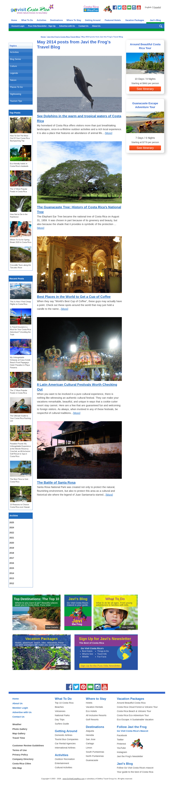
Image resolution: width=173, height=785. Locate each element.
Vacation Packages (134, 20)
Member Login (20, 708)
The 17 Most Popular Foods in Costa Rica (18, 190)
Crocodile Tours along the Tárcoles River (20, 266)
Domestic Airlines (63, 735)
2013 (11, 578)
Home (14, 20)
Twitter (120, 739)
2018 (11, 553)
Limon (89, 747)
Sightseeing (15, 94)
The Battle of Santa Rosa (56, 482)
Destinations (56, 20)
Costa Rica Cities (21, 763)
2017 (11, 558)
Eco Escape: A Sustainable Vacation (135, 719)
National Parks (62, 715)
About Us (96, 26)
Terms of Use (19, 750)
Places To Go (16, 87)
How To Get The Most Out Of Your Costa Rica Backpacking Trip (20, 138)
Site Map (17, 768)
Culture (13, 66)
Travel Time (18, 738)
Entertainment (62, 763)
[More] (108, 133)
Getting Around (92, 20)
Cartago (90, 743)
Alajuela (90, 731)
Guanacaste (92, 760)
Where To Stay (73, 20)
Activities (41, 20)
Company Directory (22, 759)
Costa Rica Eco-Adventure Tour (133, 715)
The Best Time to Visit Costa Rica (19, 480)
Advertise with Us (67, 26)
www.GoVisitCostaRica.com (74, 779)
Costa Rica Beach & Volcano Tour (134, 711)
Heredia (90, 735)
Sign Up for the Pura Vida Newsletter (100, 665)
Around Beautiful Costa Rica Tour (145, 46)
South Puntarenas (95, 752)
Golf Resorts (92, 719)
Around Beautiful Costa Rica (131, 703)
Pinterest (121, 744)
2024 (11, 527)
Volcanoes (60, 711)
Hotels (89, 703)
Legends (14, 73)
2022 (11, 532)
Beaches (59, 707)
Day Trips (59, 719)
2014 (11, 573)
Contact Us (83, 26)
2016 (11, 563)
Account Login (17, 26)
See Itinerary (145, 89)
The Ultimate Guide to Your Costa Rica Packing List (20, 418)
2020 (11, 543)
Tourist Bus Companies (66, 739)
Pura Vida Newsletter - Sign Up (41, 26)
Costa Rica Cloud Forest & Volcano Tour (137, 707)
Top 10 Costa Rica (64, 703)
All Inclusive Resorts (96, 715)
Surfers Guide (62, 723)
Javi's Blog (155, 20)
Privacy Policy (20, 754)
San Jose (90, 739)
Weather (16, 724)
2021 (11, 538)
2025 (11, 522)
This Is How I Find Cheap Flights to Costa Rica (20, 302)
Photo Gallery (19, 729)
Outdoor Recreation (65, 759)
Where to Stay (96, 698)
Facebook (122, 735)
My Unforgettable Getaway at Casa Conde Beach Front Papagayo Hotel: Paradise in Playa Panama (20, 362)
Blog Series (15, 59)
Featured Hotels (113, 20)
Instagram (122, 752)
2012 (11, 583)
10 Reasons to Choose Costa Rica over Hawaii (20, 505)
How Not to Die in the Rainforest (18, 215)
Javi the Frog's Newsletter (130, 756)
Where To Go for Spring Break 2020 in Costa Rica (20, 241)
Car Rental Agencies (65, 743)
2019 (11, 548)
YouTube (121, 748)
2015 (11, 568)
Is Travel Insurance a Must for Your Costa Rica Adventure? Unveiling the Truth (20, 331)
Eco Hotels (91, 711)
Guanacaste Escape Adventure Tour (145, 105)
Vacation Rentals (94, 707)
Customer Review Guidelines (28, 745)
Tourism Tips (16, 101)
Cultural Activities (63, 767)
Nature (13, 80)
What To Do (27, 20)
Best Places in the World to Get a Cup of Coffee (74, 297)
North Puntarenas (95, 756)
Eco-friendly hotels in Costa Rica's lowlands (19, 164)
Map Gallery (18, 733)
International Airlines (65, 747)
